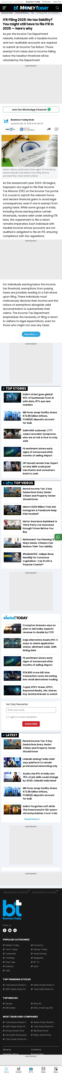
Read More (29, 334)
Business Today (33, 2)
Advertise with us (11, 1054)
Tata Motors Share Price (16, 985)
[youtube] (10, 930)
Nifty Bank (10, 1007)
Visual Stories (40, 953)
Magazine (38, 957)
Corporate (10, 953)
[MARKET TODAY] (16, 618)
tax (32, 13)
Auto (36, 966)
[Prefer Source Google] (10, 129)
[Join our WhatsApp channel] (58, 539)
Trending (9, 957)
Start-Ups (10, 962)
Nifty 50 (37, 1003)
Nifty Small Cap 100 (43, 1007)
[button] (56, 1070)
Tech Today (11, 949)
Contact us (36, 1049)
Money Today (40, 949)
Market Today (12, 945)
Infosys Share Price (14, 1030)
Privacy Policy (37, 1054)
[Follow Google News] (27, 129)
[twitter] (15, 930)
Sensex (9, 1003)
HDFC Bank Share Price (16, 989)
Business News (7, 13)
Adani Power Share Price (45, 985)
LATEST (11, 735)
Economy (38, 945)
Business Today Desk (22, 119)
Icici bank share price (16, 1034)
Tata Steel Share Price (45, 989)
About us (7, 1049)
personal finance (22, 13)
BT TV (36, 962)
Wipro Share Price (42, 1034)
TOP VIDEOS (23, 483)
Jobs (7, 970)
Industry (9, 966)
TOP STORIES (16, 388)
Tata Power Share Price (16, 1039)
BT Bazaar (46, 2)
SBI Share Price (41, 1030)
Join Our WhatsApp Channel (29, 109)
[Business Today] (31, 8)
